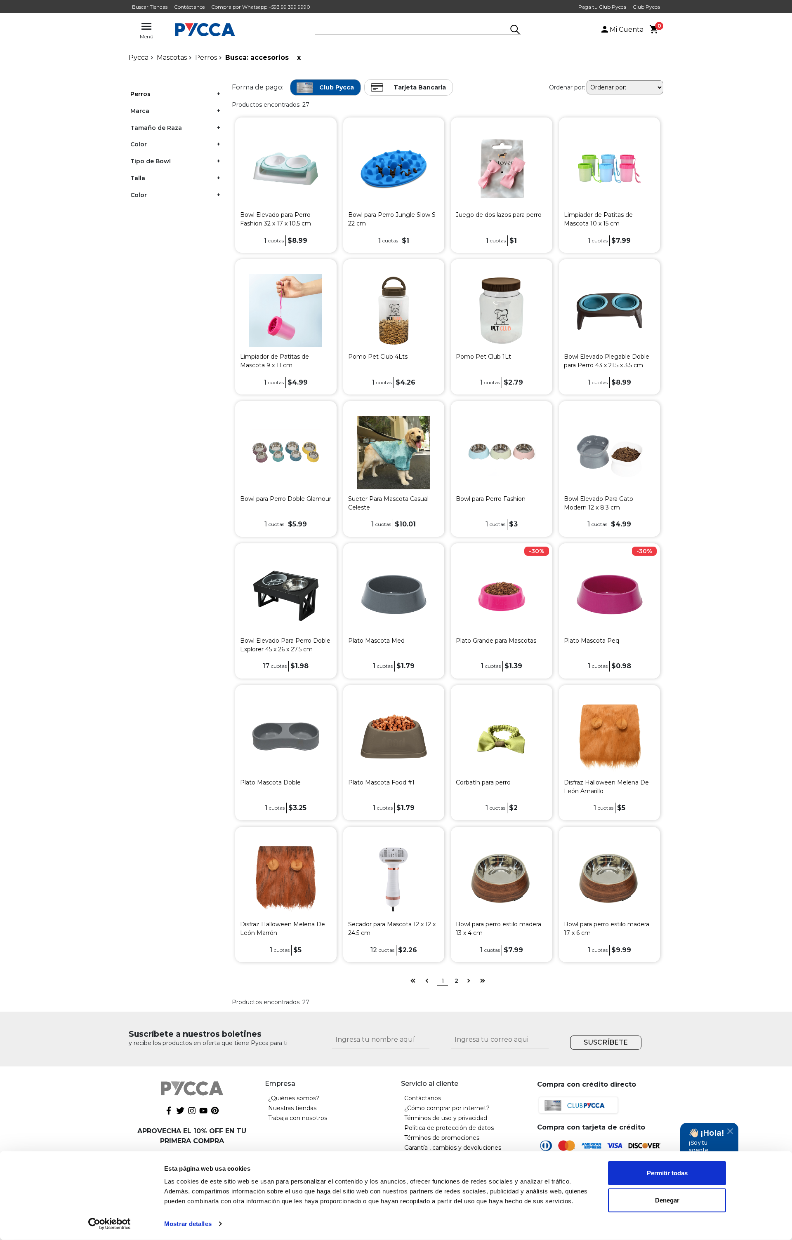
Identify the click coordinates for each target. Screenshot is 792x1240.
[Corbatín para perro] (501, 736)
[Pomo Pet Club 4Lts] (393, 310)
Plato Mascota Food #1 (381, 782)
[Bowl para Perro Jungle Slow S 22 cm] (393, 168)
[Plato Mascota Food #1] (393, 736)
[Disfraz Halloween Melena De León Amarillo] (609, 736)
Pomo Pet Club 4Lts (378, 356)
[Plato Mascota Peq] (609, 594)
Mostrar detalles (188, 1223)
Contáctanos (189, 7)
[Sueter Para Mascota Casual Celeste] (393, 452)
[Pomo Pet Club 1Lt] (501, 310)
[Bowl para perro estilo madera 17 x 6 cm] (609, 878)
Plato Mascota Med (376, 640)
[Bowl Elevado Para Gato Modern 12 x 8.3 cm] (609, 452)
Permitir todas (667, 1173)
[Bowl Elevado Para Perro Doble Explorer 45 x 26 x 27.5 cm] (285, 594)
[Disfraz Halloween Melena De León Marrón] (285, 878)
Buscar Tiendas (149, 7)
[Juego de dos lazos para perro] (501, 168)
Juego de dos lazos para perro (499, 214)
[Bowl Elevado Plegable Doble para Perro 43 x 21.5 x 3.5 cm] (609, 310)
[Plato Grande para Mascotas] (501, 594)
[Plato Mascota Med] (393, 594)
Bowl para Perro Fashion (491, 499)
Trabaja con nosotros (297, 1118)
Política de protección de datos (449, 1128)
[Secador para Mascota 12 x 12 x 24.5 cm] (393, 878)
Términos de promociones (441, 1137)
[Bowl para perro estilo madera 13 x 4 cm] (501, 878)
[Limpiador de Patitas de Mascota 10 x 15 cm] (609, 168)
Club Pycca (646, 7)
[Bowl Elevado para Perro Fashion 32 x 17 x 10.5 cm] (285, 168)
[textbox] (412, 30)
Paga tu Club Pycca (602, 7)
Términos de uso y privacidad (445, 1118)
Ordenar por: (567, 87)
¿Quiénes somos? (293, 1098)
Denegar (667, 1199)
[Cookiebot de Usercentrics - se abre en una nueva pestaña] (109, 1224)
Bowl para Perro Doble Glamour (285, 499)
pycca (138, 57)
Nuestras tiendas (292, 1108)
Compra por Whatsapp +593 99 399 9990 (260, 7)
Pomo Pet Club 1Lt (483, 356)
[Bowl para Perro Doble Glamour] (285, 452)
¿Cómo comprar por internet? (447, 1108)
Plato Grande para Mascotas (496, 640)
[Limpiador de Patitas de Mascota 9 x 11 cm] (285, 310)
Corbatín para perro (483, 782)
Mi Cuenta (627, 29)
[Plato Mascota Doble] (285, 736)
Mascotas (172, 57)
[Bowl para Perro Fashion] (501, 452)
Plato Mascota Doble (270, 782)
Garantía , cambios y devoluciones (452, 1147)
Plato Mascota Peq (591, 640)
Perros (206, 57)
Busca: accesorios (257, 57)
